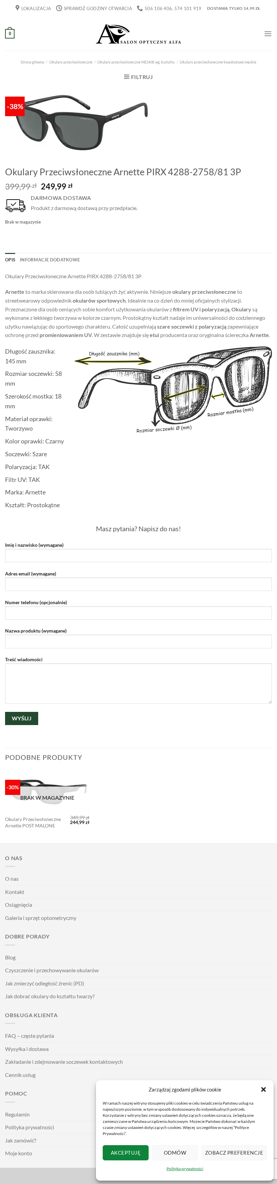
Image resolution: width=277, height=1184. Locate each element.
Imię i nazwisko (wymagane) (34, 545)
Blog (10, 957)
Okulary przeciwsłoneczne (71, 62)
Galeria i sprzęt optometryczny (40, 918)
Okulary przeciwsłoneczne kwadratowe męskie (218, 62)
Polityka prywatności (185, 1168)
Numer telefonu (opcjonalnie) (36, 602)
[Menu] (268, 33)
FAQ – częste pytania (29, 1035)
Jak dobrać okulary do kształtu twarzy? (50, 996)
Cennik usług (20, 1075)
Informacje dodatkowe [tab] (50, 259)
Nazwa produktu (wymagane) (36, 631)
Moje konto (18, 1153)
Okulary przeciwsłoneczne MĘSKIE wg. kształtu (136, 62)
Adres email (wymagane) (30, 573)
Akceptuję (126, 1153)
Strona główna (32, 62)
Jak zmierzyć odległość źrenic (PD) (44, 983)
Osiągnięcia (18, 904)
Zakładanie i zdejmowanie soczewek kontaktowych (64, 1061)
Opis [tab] (10, 259)
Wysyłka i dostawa (27, 1049)
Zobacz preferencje (234, 1153)
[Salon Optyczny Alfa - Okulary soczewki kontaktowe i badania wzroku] (138, 34)
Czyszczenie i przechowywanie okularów (52, 970)
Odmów (175, 1153)
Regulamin (17, 1114)
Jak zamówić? (20, 1140)
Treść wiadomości (24, 659)
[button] (263, 1089)
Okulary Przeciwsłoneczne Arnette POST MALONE (33, 822)
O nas (12, 878)
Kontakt (14, 892)
